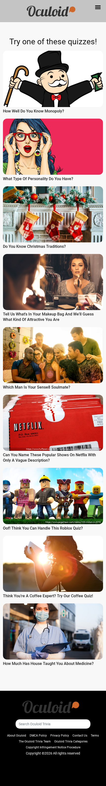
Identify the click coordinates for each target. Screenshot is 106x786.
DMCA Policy (38, 735)
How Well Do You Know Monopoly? (33, 111)
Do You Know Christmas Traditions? (34, 246)
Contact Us (79, 735)
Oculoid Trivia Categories (71, 741)
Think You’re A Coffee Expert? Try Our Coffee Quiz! (48, 596)
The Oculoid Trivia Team (35, 741)
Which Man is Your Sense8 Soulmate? (36, 387)
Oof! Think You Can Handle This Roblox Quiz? (43, 528)
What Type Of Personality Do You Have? (38, 178)
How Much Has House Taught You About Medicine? (48, 663)
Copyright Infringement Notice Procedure (53, 747)
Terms (95, 735)
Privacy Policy (59, 735)
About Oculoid (16, 735)
